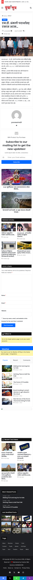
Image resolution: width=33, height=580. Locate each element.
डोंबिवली (9, 16)
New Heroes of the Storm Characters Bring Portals (21, 400)
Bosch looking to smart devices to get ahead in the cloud (21, 392)
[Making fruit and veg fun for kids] (7, 368)
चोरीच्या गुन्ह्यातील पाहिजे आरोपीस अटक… (8, 234)
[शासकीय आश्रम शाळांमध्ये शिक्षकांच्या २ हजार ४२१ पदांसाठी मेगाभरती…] (24, 447)
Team (3, 549)
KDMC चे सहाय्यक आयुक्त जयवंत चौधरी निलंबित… (7, 454)
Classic (17, 543)
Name (3, 295)
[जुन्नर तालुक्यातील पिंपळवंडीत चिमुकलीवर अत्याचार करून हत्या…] (27, 524)
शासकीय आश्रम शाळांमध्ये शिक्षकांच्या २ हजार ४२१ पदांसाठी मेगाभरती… (24, 455)
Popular (5, 360)
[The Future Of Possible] (7, 384)
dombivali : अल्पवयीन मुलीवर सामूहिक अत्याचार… (24, 234)
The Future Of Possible (20, 382)
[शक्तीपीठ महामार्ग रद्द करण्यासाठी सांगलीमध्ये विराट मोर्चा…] (6, 518)
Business (10, 543)
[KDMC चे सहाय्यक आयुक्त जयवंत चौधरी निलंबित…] (8, 447)
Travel (21, 549)
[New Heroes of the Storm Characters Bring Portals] (7, 401)
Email (3, 303)
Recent (15, 360)
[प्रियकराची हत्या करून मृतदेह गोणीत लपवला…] (24, 245)
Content (4, 546)
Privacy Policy (26, 568)
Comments (26, 360)
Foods (10, 546)
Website (3, 310)
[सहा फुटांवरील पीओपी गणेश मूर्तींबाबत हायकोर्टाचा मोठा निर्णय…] (8, 467)
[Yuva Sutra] (10, 7)
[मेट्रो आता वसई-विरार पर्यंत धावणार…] (27, 530)
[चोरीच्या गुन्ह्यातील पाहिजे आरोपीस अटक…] (8, 227)
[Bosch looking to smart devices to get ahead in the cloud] (7, 392)
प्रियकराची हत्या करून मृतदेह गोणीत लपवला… (24, 252)
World (27, 549)
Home (5, 16)
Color (22, 543)
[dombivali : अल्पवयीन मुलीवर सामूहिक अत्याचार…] (24, 227)
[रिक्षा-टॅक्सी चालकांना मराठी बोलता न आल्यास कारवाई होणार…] (6, 530)
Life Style (23, 546)
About (3, 543)
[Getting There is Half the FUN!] (7, 376)
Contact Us (17, 568)
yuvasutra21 (7, 31)
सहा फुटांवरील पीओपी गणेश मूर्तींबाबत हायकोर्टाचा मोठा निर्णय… (8, 476)
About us (10, 568)
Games (16, 546)
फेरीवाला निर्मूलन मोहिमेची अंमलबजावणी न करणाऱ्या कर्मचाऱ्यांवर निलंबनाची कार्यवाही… (8, 253)
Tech (9, 549)
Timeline (15, 549)
